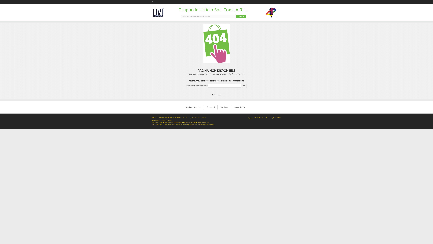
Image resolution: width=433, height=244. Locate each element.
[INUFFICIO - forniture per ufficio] (158, 12)
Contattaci (211, 107)
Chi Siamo (224, 107)
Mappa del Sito (239, 107)
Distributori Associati (193, 107)
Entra (153, 2)
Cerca (241, 16)
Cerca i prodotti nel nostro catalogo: (197, 85)
